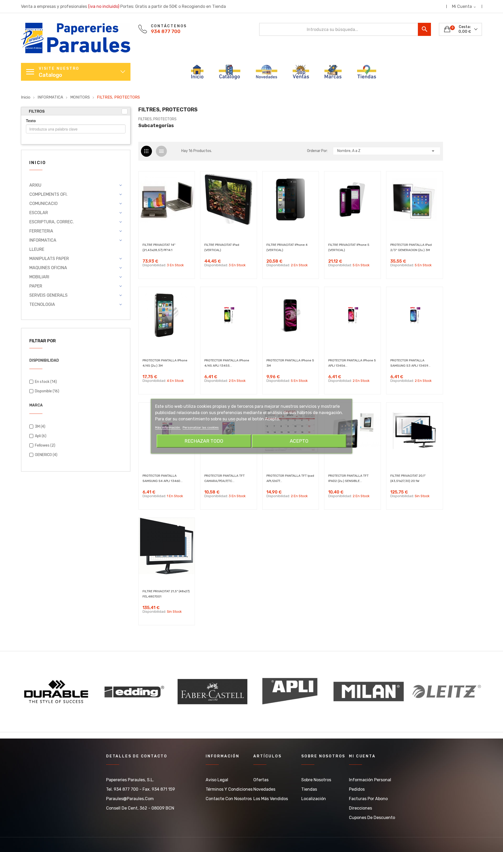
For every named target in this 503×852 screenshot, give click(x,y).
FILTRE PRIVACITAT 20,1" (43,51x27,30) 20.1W (407, 478)
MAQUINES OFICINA (48, 267)
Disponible (47, 391)
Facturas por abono (368, 798)
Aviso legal (217, 779)
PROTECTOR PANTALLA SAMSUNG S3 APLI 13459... (410, 363)
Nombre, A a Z (386, 151)
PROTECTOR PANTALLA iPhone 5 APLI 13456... (352, 363)
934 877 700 (166, 31)
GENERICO (46, 455)
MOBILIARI (39, 276)
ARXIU (35, 185)
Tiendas (309, 789)
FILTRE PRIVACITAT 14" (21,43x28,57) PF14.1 (159, 247)
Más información (168, 427)
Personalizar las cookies (201, 427)
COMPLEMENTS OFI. (48, 194)
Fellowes (45, 445)
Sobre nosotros (316, 779)
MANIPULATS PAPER (49, 258)
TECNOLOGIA (42, 304)
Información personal (370, 779)
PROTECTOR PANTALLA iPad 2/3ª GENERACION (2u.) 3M (411, 247)
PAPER (35, 286)
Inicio (37, 163)
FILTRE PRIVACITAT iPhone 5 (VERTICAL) (348, 247)
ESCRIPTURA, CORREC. (51, 221)
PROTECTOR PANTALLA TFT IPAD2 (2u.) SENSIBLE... (348, 478)
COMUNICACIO (43, 203)
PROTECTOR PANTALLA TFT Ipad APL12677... (290, 478)
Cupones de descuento (372, 817)
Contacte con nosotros (229, 798)
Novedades (264, 789)
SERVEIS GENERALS (48, 295)
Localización (313, 798)
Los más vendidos (270, 798)
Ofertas (261, 779)
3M (40, 426)
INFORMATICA (42, 240)
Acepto (299, 441)
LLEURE (36, 249)
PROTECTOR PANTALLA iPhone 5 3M (290, 363)
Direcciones (360, 808)
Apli (40, 436)
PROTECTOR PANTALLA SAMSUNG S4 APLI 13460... (163, 478)
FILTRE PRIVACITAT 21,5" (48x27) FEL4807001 (166, 593)
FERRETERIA (41, 231)
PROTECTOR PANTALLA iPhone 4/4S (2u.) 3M (165, 363)
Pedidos (357, 789)
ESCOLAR (38, 212)
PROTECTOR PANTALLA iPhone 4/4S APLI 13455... (226, 363)
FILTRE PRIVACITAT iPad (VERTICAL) (221, 247)
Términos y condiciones (229, 789)
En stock (46, 381)
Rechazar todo (203, 441)
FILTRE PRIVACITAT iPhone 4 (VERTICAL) (287, 247)
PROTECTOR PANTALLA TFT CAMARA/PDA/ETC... (224, 478)
